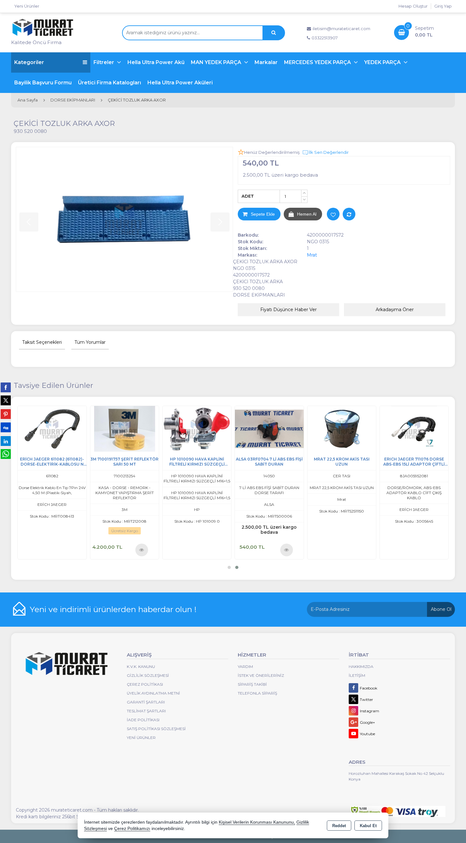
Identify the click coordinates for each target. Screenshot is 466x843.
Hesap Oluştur (413, 6)
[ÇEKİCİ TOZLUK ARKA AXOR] (124, 219)
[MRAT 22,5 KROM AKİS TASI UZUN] (369, 428)
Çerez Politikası (145, 684)
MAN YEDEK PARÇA (217, 62)
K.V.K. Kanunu (141, 666)
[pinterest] (6, 414)
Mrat (312, 255)
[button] (229, 567)
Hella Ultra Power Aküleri (180, 83)
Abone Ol (441, 609)
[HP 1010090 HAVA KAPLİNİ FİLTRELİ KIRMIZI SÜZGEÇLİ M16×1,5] (224, 428)
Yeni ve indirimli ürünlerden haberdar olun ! (113, 609)
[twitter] (6, 400)
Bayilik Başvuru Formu (43, 83)
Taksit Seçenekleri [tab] (42, 342)
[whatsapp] (6, 454)
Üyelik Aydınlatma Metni (153, 693)
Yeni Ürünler (141, 737)
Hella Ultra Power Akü (155, 62)
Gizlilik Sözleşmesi (148, 675)
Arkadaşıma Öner (395, 309)
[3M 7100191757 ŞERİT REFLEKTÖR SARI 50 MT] (152, 428)
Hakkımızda (361, 666)
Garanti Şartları (146, 702)
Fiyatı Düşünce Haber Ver (288, 309)
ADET (248, 196)
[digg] (6, 427)
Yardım (245, 666)
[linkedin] (6, 441)
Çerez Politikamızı (132, 828)
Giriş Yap (443, 6)
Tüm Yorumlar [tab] (90, 342)
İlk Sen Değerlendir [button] (328, 152)
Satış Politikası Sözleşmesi (156, 728)
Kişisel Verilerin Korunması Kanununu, (257, 822)
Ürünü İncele (24, 549)
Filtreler (104, 62)
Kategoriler (29, 62)
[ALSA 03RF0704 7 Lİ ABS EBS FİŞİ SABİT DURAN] (296, 428)
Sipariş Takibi (252, 684)
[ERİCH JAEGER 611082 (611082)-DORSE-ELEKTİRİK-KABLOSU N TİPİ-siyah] (79, 428)
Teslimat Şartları (146, 711)
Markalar (266, 62)
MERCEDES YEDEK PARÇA (318, 62)
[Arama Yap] (273, 32)
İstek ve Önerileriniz (261, 675)
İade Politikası (143, 719)
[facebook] (6, 387)
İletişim (357, 675)
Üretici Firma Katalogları (109, 83)
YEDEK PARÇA (383, 62)
